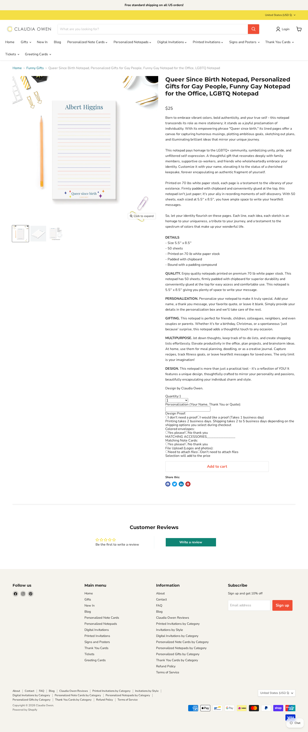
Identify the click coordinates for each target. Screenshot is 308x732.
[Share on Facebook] (167, 484)
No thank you (198, 432)
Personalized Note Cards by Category (182, 642)
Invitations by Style (169, 630)
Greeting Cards (37, 54)
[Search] (253, 29)
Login (286, 29)
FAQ (159, 605)
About (160, 593)
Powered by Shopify (25, 710)
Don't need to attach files (219, 452)
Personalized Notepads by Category (181, 648)
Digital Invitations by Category (177, 636)
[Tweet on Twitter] (174, 484)
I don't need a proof (182, 417)
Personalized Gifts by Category (177, 654)
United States (278, 15)
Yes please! (176, 432)
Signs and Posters (243, 42)
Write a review (190, 542)
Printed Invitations (207, 42)
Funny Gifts (35, 68)
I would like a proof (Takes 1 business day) (232, 417)
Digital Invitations (171, 42)
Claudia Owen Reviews (172, 618)
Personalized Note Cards (86, 42)
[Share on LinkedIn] (181, 484)
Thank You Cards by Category (177, 660)
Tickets (11, 54)
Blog (57, 42)
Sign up (282, 605)
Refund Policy (166, 666)
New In (42, 42)
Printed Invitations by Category (178, 624)
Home (9, 42)
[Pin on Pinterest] (187, 484)
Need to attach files (183, 452)
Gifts (25, 42)
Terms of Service (167, 672)
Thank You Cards (278, 42)
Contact (161, 599)
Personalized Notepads (131, 42)
